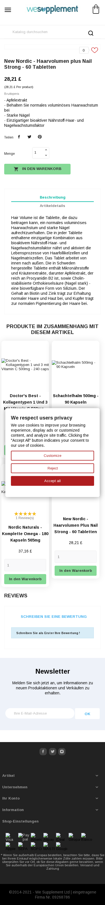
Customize (52, 455)
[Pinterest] (39, 137)
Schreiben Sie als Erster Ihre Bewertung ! (48, 633)
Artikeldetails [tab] (52, 206)
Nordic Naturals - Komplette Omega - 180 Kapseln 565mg (25, 533)
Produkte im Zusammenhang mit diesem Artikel (52, 329)
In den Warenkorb (37, 169)
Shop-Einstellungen (20, 821)
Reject (53, 468)
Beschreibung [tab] (53, 197)
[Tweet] (29, 137)
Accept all (52, 481)
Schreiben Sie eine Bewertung (54, 616)
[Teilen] (19, 137)
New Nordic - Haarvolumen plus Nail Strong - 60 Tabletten (75, 525)
